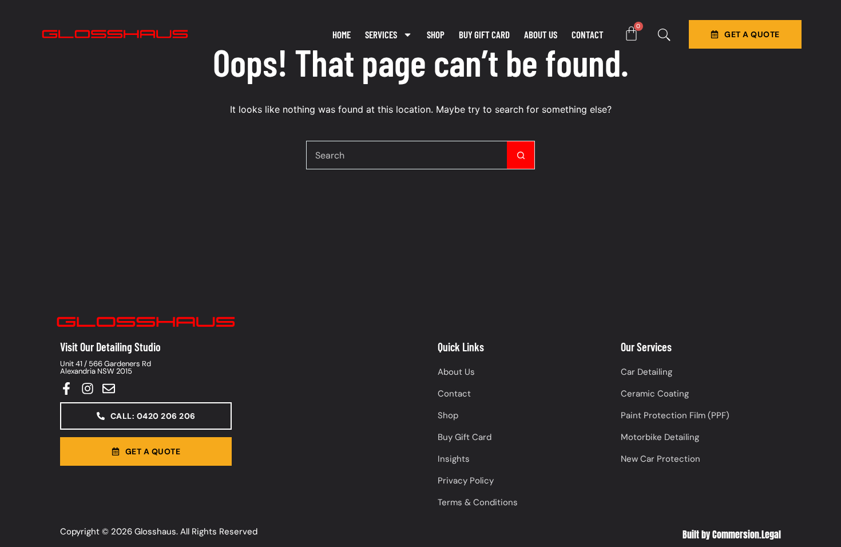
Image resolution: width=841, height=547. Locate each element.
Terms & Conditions (478, 502)
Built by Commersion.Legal (732, 534)
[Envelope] (108, 388)
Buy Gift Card (484, 34)
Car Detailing (646, 372)
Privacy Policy (466, 480)
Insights (454, 459)
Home (341, 34)
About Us (540, 34)
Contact (588, 34)
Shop (436, 34)
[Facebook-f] (66, 388)
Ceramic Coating (655, 393)
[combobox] (407, 155)
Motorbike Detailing (660, 437)
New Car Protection (660, 459)
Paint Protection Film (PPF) (675, 415)
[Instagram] (87, 388)
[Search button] (520, 155)
